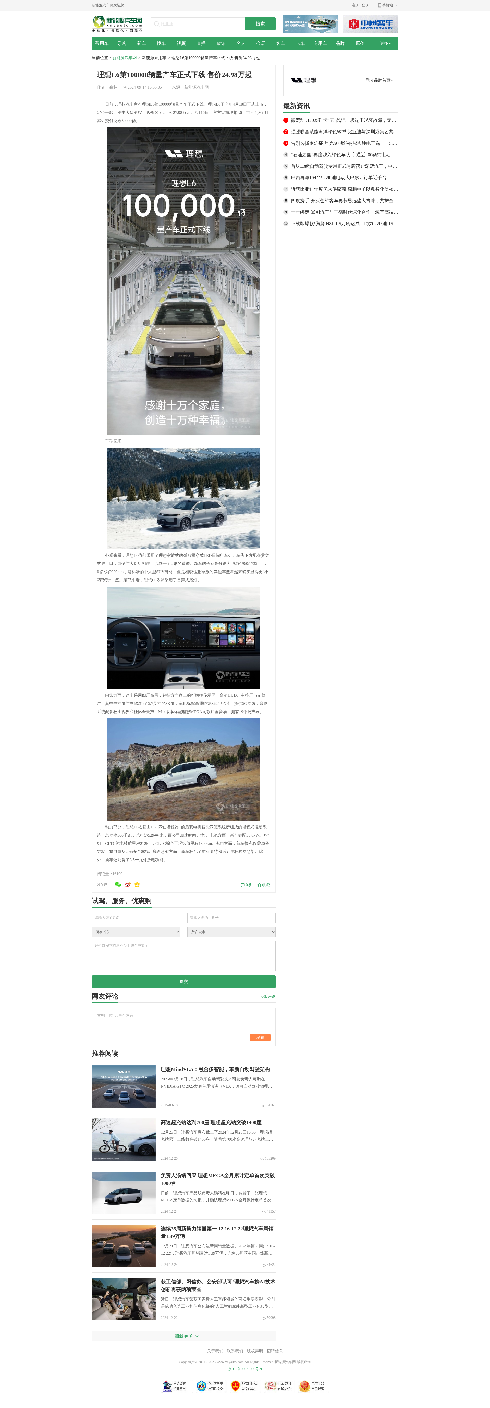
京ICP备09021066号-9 (245, 1369)
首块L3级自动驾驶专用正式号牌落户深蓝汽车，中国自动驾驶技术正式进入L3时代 (344, 166)
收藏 (266, 885)
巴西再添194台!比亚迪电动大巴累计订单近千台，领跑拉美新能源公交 (344, 177)
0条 (249, 885)
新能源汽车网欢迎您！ (110, 5)
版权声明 (255, 1351)
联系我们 (235, 1351)
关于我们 (215, 1351)
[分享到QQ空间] (137, 884)
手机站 (387, 5)
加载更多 (184, 1336)
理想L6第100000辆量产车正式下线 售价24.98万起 (216, 58)
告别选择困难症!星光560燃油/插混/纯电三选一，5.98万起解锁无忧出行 (344, 143)
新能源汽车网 (124, 58)
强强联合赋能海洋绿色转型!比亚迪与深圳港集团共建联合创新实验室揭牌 (344, 131)
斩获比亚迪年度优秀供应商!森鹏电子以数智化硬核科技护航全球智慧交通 (344, 189)
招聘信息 (275, 1351)
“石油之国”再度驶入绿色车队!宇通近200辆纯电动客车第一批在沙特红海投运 (344, 154)
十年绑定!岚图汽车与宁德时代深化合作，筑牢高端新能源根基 (344, 212)
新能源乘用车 (154, 58)
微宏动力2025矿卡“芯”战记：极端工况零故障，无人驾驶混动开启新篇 (344, 120)
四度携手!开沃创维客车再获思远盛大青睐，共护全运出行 (344, 200)
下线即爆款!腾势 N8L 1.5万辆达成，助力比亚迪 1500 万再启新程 (344, 223)
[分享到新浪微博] (128, 884)
